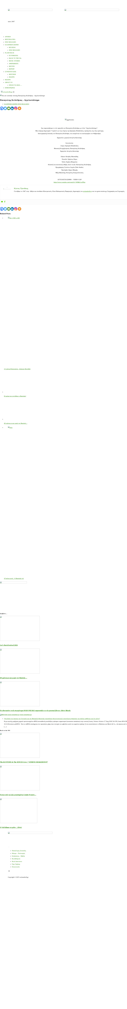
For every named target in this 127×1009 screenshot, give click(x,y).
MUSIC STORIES (14, 61)
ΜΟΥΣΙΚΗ (12, 74)
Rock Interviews (17, 861)
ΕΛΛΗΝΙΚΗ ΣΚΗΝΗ (12, 45)
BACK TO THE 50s (15, 58)
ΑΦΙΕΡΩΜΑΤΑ (13, 63)
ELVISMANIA (13, 55)
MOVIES (12, 66)
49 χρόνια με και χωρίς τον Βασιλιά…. (13, 678)
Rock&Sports (16, 859)
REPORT (11, 69)
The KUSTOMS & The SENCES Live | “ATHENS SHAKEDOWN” (24, 762)
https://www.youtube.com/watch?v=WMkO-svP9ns (69, 182)
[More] (19, 108)
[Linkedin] (12, 108)
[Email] (8, 108)
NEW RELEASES (10, 42)
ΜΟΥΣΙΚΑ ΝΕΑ (10, 39)
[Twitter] (15, 3)
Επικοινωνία (16, 867)
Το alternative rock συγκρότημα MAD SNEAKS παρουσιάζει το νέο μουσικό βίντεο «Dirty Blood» (35, 710)
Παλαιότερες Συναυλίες (19, 850)
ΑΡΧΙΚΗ (8, 36)
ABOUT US (8, 82)
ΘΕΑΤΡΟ (12, 77)
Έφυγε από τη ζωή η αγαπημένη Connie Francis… (18, 795)
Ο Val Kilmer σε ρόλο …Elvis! (11, 827)
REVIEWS (12, 47)
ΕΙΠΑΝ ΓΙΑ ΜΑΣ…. (15, 85)
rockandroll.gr (87, 191)
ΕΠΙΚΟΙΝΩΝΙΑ (10, 88)
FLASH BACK (9, 53)
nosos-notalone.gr (26, 714)
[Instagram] (15, 108)
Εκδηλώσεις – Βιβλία (18, 856)
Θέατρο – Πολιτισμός (18, 853)
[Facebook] (10, 3)
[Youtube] (2, 202)
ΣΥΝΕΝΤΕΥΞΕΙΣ (10, 71)
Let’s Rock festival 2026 (9, 645)
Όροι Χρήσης (16, 864)
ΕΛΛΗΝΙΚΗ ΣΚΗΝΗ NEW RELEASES (16, 104)
